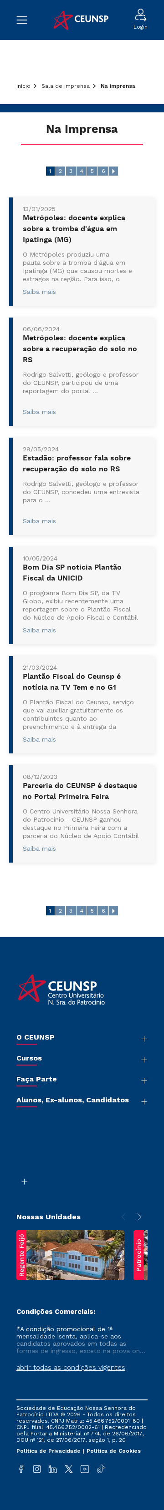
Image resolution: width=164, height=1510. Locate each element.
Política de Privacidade (49, 1451)
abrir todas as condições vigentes (70, 1368)
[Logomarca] (80, 20)
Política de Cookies (114, 1451)
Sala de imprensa (65, 86)
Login (140, 27)
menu (26, 20)
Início (23, 86)
